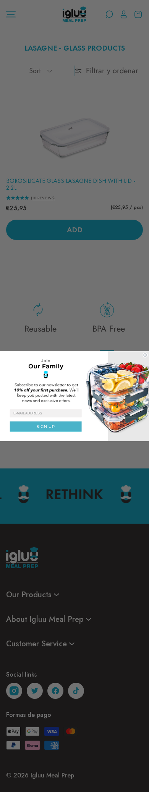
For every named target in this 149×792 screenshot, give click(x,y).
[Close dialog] (145, 355)
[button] (74, 380)
